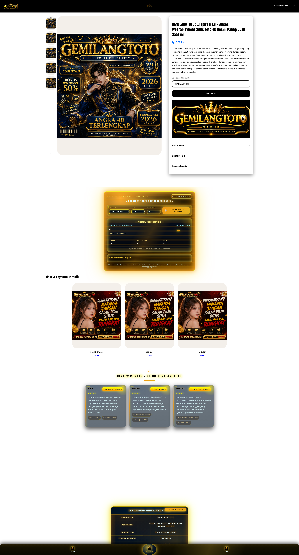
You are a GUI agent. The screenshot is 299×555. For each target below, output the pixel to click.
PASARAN (113, 208)
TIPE (133, 208)
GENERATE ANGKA (174, 210)
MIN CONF (151, 208)
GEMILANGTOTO (281, 5)
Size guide (185, 78)
